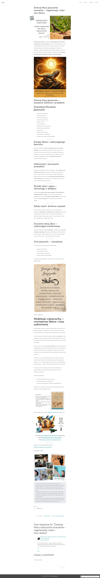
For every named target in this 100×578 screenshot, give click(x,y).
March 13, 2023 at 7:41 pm (44, 539)
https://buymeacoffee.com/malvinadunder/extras (51, 439)
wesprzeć (55, 435)
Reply (38, 550)
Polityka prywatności (54, 576)
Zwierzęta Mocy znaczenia (59, 515)
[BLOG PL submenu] (87, 2)
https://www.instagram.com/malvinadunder (43, 447)
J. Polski (54, 515)
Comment (62, 567)
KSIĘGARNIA (50, 412)
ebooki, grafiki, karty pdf (46, 435)
